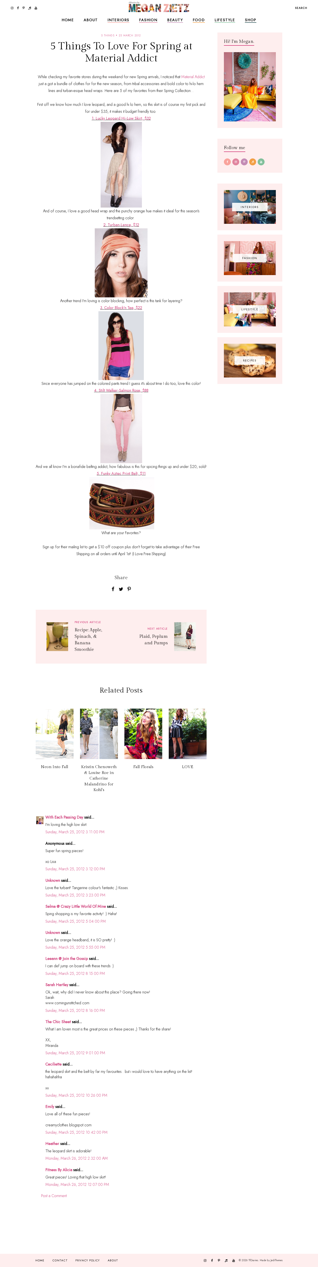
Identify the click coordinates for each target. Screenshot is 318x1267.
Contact (60, 1260)
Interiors (118, 20)
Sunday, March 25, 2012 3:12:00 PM (75, 869)
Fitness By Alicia (58, 1170)
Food (199, 20)
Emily (49, 1106)
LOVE (187, 767)
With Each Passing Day (64, 817)
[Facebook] (227, 161)
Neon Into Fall (54, 767)
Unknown (52, 880)
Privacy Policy (87, 1260)
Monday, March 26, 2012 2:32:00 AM (76, 1158)
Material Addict (193, 77)
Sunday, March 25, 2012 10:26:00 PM (76, 1095)
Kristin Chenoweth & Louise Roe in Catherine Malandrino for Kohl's (99, 778)
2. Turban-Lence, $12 (121, 225)
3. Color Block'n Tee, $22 (121, 308)
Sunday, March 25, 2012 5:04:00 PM (75, 921)
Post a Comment (54, 1196)
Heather (52, 1143)
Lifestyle (225, 20)
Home (68, 20)
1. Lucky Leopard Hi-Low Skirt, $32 (121, 118)
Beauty (175, 20)
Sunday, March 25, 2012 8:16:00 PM (75, 1010)
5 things (107, 35)
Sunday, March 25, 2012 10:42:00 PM (76, 1132)
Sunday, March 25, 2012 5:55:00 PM (75, 947)
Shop (250, 20)
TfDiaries (253, 1260)
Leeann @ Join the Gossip (66, 958)
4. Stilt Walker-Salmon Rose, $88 (121, 390)
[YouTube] (261, 161)
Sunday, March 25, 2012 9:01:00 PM (75, 1053)
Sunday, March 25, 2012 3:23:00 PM (75, 895)
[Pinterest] (244, 161)
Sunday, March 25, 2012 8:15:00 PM (75, 973)
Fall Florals (143, 767)
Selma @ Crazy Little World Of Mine (75, 906)
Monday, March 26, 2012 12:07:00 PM (77, 1184)
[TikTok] (252, 161)
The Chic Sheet (58, 1022)
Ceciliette (53, 1064)
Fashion (148, 20)
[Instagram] (235, 161)
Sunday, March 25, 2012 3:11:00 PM (74, 832)
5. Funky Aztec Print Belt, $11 (121, 473)
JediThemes (277, 1260)
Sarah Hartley (56, 985)
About (91, 20)
